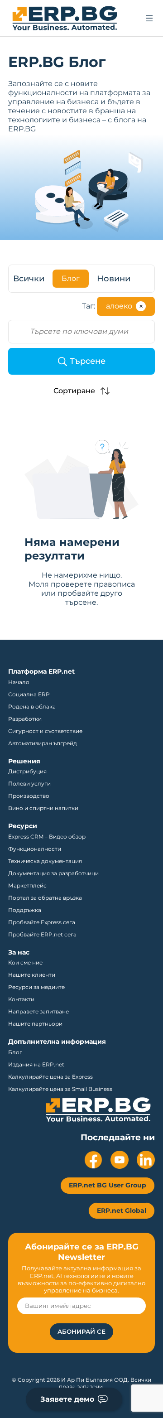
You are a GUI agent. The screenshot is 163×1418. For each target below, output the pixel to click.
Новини (113, 279)
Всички (28, 279)
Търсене (87, 361)
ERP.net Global (121, 1210)
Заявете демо (67, 1399)
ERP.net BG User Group (107, 1185)
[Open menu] (149, 18)
